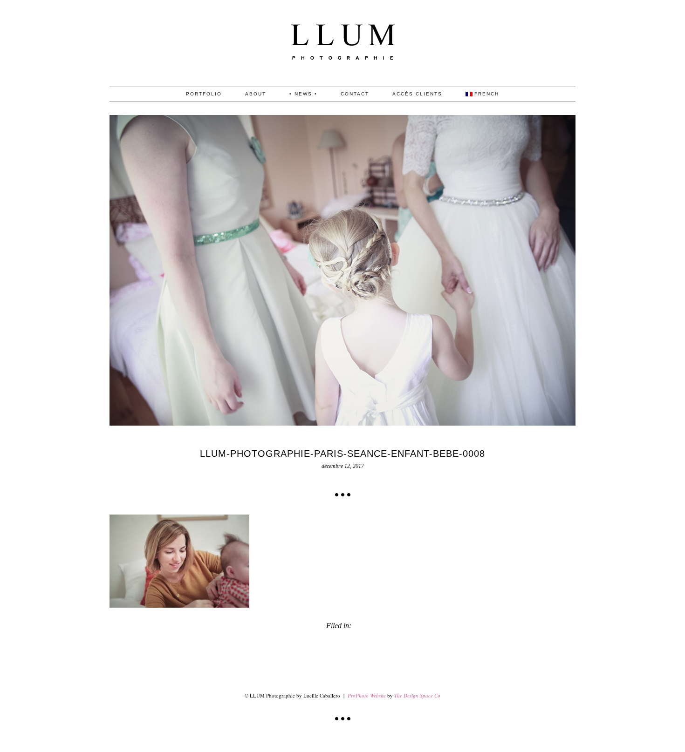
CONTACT (355, 94)
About (255, 94)
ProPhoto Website (367, 695)
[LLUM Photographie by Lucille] (343, 84)
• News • (303, 94)
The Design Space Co (417, 695)
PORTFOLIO (204, 94)
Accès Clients (417, 94)
